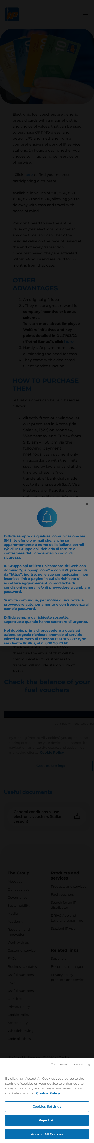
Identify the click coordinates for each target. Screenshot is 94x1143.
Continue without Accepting (70, 1064)
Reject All (47, 1120)
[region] (47, 1100)
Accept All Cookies (47, 1134)
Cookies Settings (47, 1106)
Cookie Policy (48, 1093)
